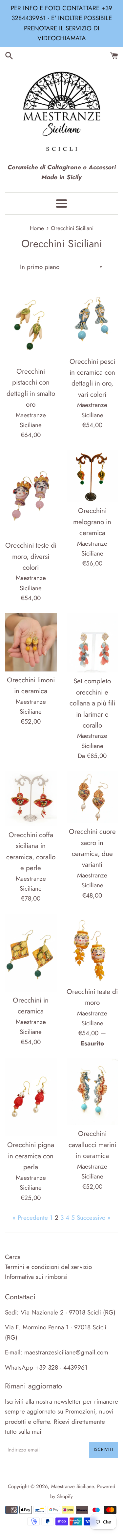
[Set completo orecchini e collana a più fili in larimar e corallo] (92, 643)
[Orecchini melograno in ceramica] (92, 476)
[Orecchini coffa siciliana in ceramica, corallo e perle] (31, 798)
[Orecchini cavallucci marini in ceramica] (92, 1091)
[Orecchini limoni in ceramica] (31, 642)
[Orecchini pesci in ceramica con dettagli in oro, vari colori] (92, 319)
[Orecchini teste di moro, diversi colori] (31, 493)
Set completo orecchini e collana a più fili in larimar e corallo (92, 703)
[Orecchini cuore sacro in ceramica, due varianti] (92, 797)
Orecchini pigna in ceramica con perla (30, 1156)
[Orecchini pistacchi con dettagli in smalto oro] (31, 324)
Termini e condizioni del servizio (48, 1266)
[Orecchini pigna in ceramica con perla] (31, 1097)
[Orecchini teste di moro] (92, 948)
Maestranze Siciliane (72, 1486)
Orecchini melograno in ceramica (92, 522)
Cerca (13, 1256)
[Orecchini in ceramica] (31, 953)
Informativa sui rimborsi (36, 1276)
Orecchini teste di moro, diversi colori (30, 556)
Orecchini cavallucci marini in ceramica (92, 1145)
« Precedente (30, 1217)
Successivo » (94, 1217)
